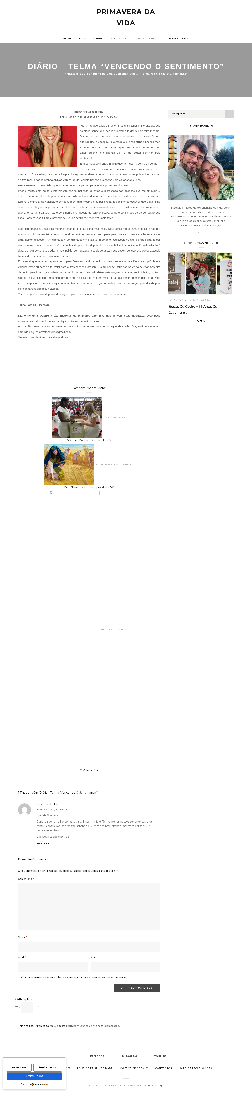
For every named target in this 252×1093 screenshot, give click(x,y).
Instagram (129, 1056)
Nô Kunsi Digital (156, 1086)
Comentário (26, 879)
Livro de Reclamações (195, 1068)
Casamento (176, 299)
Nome (22, 937)
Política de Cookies (134, 1068)
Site (93, 957)
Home (67, 38)
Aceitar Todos (34, 1076)
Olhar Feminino (126, 464)
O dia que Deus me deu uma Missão (89, 440)
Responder (43, 844)
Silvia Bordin (73, 117)
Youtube (160, 1056)
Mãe (126, 629)
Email (22, 957)
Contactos (118, 38)
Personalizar (19, 1067)
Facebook (97, 1056)
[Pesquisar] (232, 12)
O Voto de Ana (89, 770)
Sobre (98, 38)
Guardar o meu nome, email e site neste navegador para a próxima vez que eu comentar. (74, 977)
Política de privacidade (95, 1068)
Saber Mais (201, 232)
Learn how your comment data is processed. (93, 1026)
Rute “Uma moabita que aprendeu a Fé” (89, 487)
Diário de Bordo (198, 299)
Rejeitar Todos (47, 1067)
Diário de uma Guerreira (89, 112)
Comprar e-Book (146, 38)
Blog (82, 38)
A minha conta (177, 38)
